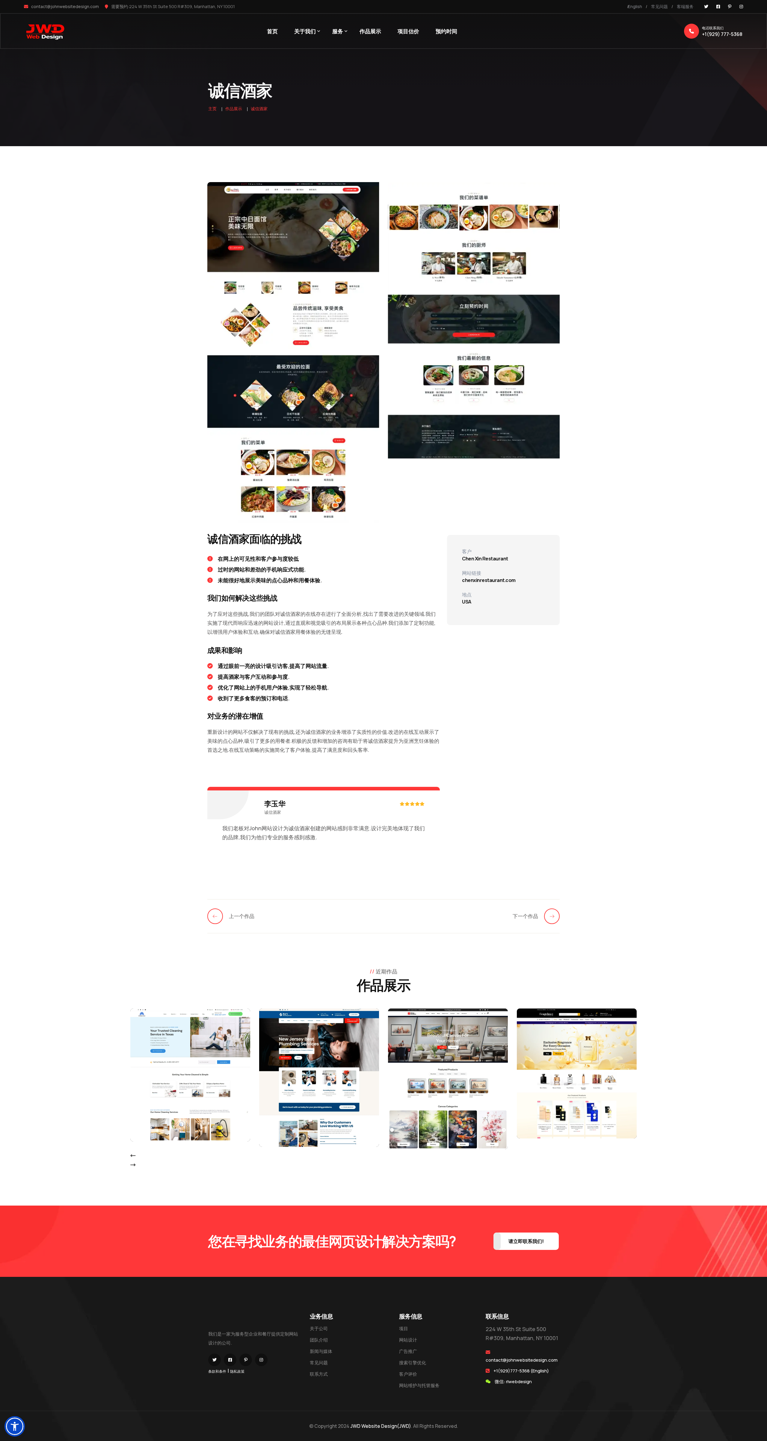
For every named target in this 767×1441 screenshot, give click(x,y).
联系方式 (319, 1374)
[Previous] (218, 916)
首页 (272, 31)
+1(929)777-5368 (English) (521, 1371)
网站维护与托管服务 (419, 1385)
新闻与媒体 (321, 1351)
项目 (403, 1328)
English (635, 6)
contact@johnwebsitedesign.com (65, 6)
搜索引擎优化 (412, 1363)
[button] (14, 1426)
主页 (212, 108)
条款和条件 (217, 1371)
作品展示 (370, 31)
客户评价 (408, 1374)
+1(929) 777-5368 (722, 31)
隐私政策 (237, 1371)
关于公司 (319, 1328)
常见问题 (659, 6)
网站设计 (408, 1340)
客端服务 (685, 6)
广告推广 (408, 1351)
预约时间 (446, 31)
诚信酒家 (259, 108)
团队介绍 (319, 1340)
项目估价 (408, 31)
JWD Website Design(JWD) (380, 1426)
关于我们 (305, 31)
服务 (337, 31)
